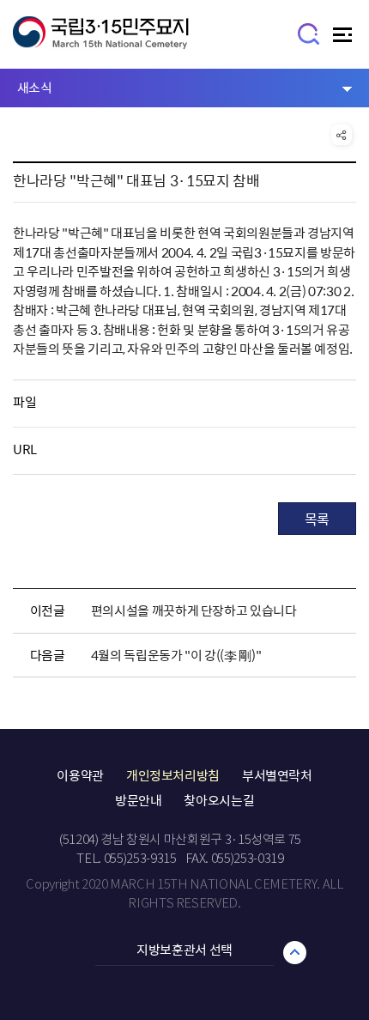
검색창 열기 (309, 33)
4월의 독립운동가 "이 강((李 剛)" (176, 655)
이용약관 (80, 775)
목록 (317, 518)
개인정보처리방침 (173, 775)
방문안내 (138, 800)
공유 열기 (341, 134)
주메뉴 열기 (344, 39)
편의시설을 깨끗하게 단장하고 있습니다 (194, 610)
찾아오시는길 (219, 800)
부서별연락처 (277, 775)
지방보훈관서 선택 (184, 949)
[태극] (101, 40)
